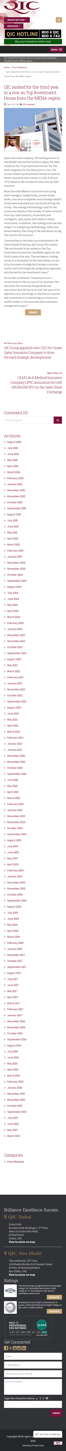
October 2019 (14, 828)
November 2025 (16, 496)
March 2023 (13, 671)
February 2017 (15, 1009)
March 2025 (13, 544)
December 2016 (16, 1021)
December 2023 (16, 635)
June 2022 (13, 713)
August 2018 (14, 906)
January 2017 (14, 1015)
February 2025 (15, 550)
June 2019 (13, 852)
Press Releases (19, 67)
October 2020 (14, 768)
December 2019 (16, 816)
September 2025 (16, 508)
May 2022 (12, 719)
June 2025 (13, 526)
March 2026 (13, 472)
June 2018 (13, 918)
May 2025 (12, 532)
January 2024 (14, 629)
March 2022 (13, 731)
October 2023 (14, 647)
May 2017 (12, 991)
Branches (13, 26)
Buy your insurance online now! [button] (33, 41)
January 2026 (14, 484)
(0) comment (29, 104)
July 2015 (12, 1118)
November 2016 (16, 1027)
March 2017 (13, 1003)
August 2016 (14, 1045)
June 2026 (13, 454)
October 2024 (14, 574)
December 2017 (16, 955)
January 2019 (14, 876)
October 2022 (14, 695)
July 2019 (12, 846)
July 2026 (12, 448)
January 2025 (14, 556)
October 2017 (14, 961)
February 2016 (15, 1081)
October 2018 (14, 894)
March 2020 (13, 798)
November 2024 (16, 568)
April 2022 (12, 725)
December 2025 (16, 490)
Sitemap (26, 1445)
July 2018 (12, 912)
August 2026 (14, 442)
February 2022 (15, 737)
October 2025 (14, 502)
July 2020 (12, 780)
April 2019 (12, 864)
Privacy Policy (38, 1445)
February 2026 (15, 478)
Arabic (33, 312)
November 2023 (16, 641)
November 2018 (16, 888)
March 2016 (13, 1075)
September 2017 (16, 967)
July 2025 (12, 520)
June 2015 (13, 1124)
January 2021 (14, 749)
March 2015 (13, 1136)
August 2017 (14, 973)
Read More (54, 1297)
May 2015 (12, 1130)
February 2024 (15, 623)
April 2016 (12, 1069)
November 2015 (16, 1099)
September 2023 (16, 653)
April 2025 (12, 538)
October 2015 (14, 1106)
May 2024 (12, 605)
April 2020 (12, 792)
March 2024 (13, 617)
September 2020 (16, 774)
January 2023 (14, 683)
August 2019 (14, 840)
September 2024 (16, 580)
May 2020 (12, 786)
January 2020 (14, 810)
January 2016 (14, 1087)
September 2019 (16, 834)
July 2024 (12, 593)
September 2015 (16, 1112)
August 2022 (14, 707)
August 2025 (14, 514)
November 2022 (16, 689)
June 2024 (13, 599)
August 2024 (14, 587)
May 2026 (12, 460)
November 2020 (16, 762)
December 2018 (16, 882)
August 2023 (14, 659)
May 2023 (12, 665)
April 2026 (12, 466)
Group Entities (16, 19)
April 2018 (12, 931)
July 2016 (12, 1051)
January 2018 (14, 949)
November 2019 (16, 822)
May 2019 (12, 858)
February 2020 (15, 804)
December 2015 (16, 1093)
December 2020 (16, 755)
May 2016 (12, 1063)
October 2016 (14, 1033)
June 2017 (13, 985)
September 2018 (16, 900)
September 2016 (16, 1039)
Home (7, 67)
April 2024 (12, 611)
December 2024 (16, 562)
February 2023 (15, 677)
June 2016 (13, 1057)
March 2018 (13, 937)
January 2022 (14, 743)
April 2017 (12, 997)
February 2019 (15, 870)
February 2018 (15, 943)
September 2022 (16, 701)
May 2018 (12, 924)
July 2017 (12, 979)
